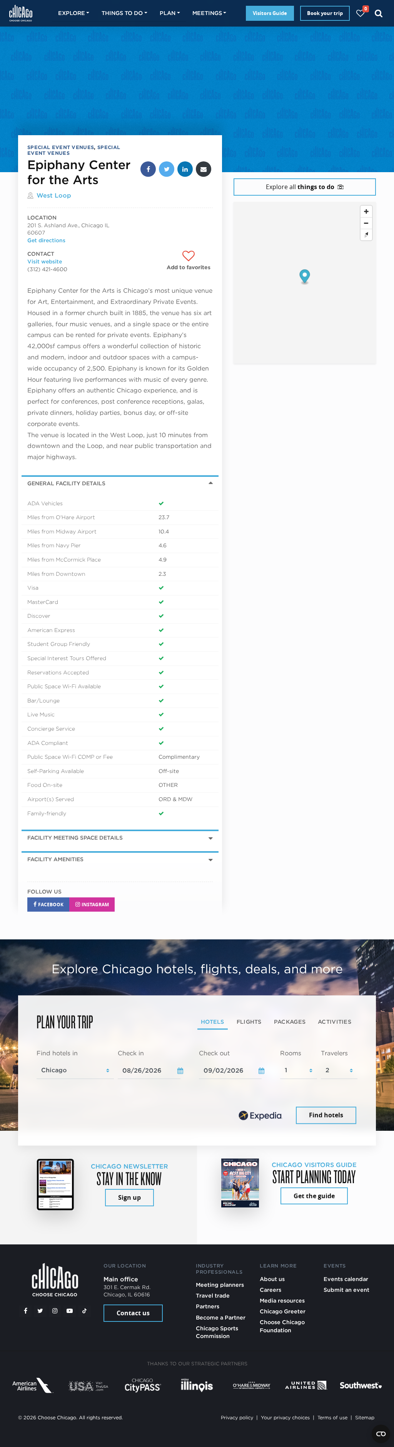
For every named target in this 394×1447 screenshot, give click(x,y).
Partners (207, 1306)
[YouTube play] (69, 1311)
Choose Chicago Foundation (282, 1326)
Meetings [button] (207, 13)
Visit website (44, 261)
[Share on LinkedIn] (185, 169)
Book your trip (325, 13)
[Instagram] (55, 1311)
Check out (214, 1053)
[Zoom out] (366, 223)
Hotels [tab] (212, 1021)
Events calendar (346, 1279)
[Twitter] (40, 1311)
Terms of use (332, 1417)
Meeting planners (220, 1284)
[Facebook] (25, 1311)
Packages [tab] (290, 1021)
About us (272, 1279)
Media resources (282, 1300)
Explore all (300, 187)
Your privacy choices (285, 1417)
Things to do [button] (122, 13)
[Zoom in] (366, 211)
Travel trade (213, 1295)
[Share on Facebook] (148, 169)
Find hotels (326, 1115)
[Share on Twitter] (166, 169)
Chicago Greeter (283, 1311)
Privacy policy (237, 1417)
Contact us (133, 1313)
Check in (131, 1053)
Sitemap (364, 1417)
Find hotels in (57, 1053)
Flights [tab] (249, 1021)
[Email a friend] (203, 169)
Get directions (46, 240)
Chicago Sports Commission (217, 1332)
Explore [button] (71, 13)
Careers (270, 1289)
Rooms (290, 1053)
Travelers (334, 1053)
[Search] (379, 13)
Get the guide (314, 1196)
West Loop (54, 195)
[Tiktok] (84, 1311)
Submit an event (346, 1289)
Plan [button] (167, 13)
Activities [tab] (334, 1021)
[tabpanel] (197, 1087)
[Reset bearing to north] (366, 234)
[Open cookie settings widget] (381, 1434)
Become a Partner (220, 1317)
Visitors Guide (270, 13)
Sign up (129, 1197)
